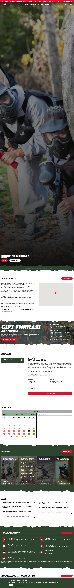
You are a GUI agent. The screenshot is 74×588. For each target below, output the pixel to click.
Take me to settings (20, 585)
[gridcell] (4, 420)
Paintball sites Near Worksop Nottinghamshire (18, 263)
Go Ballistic (4, 263)
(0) (71, 4)
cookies (55, 582)
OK (11, 585)
